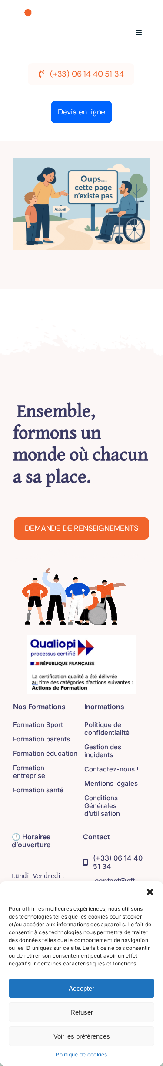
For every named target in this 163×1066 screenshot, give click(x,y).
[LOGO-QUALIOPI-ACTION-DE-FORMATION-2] (81, 639)
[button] (150, 892)
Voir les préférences (81, 1036)
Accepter (81, 988)
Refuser (81, 1012)
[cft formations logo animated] (58, 12)
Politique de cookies (81, 1054)
